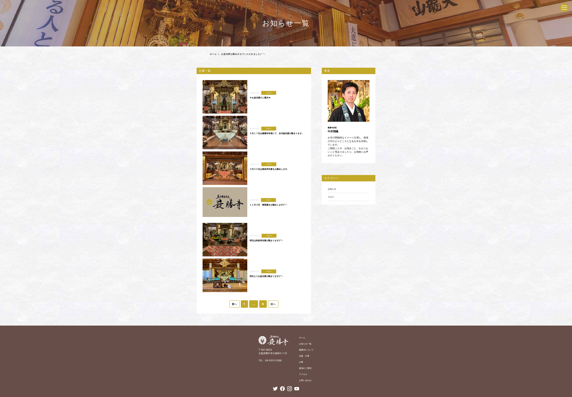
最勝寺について (306, 349)
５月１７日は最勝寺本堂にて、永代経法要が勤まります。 (277, 133)
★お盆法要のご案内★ (260, 97)
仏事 (301, 362)
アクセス (303, 374)
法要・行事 (304, 356)
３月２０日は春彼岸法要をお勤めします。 (269, 169)
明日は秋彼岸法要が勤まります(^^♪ (266, 240)
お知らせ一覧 (305, 343)
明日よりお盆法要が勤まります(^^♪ (266, 276)
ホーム (213, 54)
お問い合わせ (305, 380)
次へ (273, 304)
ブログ (331, 197)
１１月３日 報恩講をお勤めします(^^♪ (268, 204)
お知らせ (332, 189)
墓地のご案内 (305, 368)
